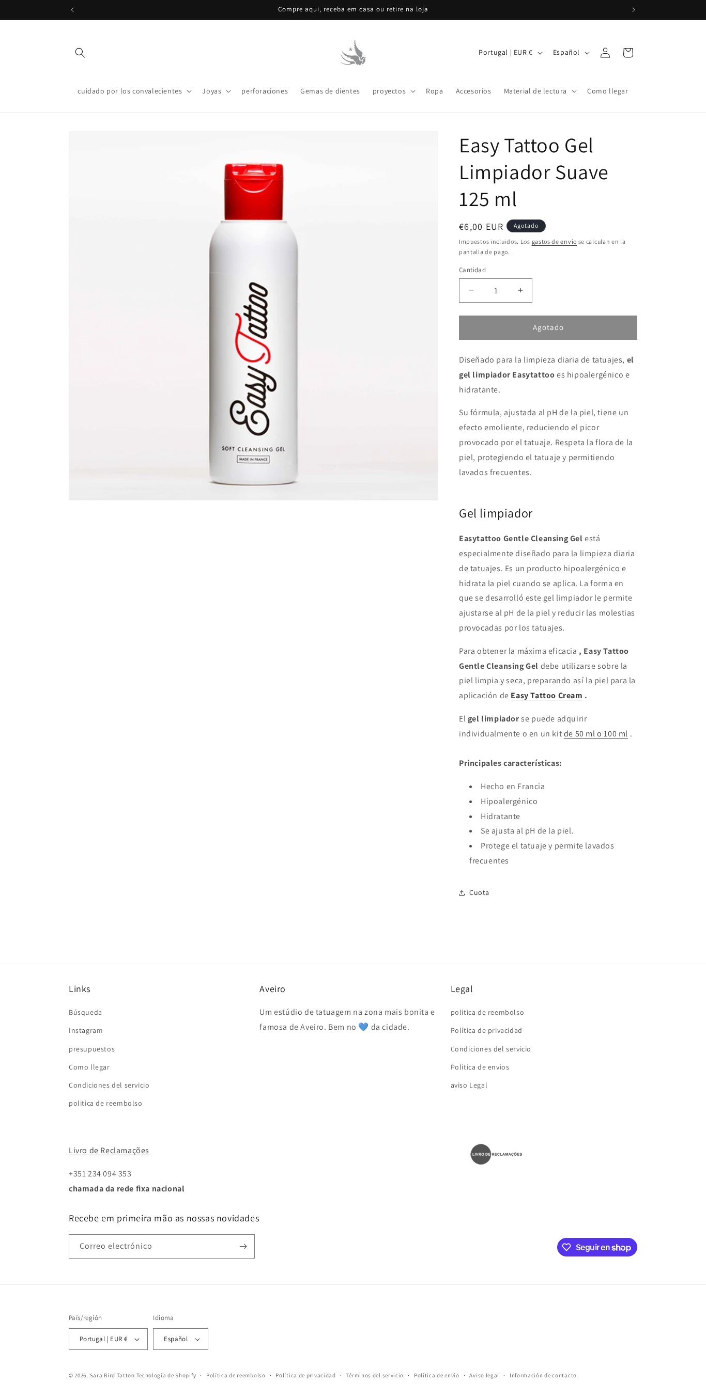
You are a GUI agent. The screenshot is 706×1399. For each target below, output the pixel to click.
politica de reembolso (106, 1103)
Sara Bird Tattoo (112, 1375)
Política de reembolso (236, 1375)
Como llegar (89, 1067)
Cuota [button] (479, 892)
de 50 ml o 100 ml (596, 733)
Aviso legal (484, 1375)
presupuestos (92, 1049)
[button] (80, 52)
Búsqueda (85, 1012)
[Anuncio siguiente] (633, 10)
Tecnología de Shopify (166, 1375)
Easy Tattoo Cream (546, 695)
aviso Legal (469, 1085)
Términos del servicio (375, 1375)
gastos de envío (554, 241)
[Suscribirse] (243, 1246)
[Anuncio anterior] (72, 10)
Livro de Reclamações (109, 1150)
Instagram (86, 1030)
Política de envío (436, 1375)
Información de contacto (543, 1375)
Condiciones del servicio (109, 1085)
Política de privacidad (487, 1030)
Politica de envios (480, 1067)
